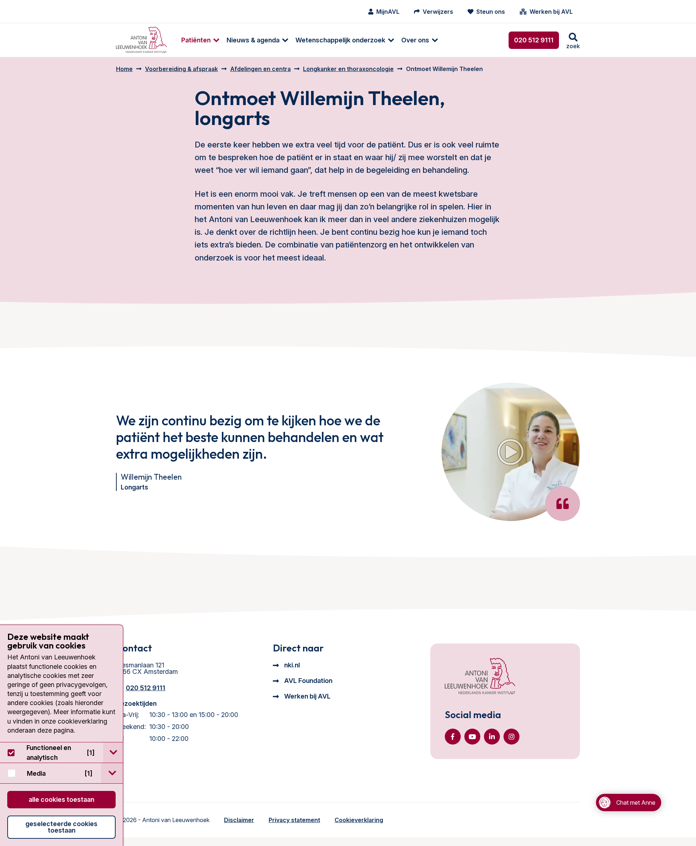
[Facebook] (453, 737)
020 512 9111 (534, 40)
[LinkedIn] (492, 737)
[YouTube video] (511, 452)
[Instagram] (511, 737)
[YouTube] (472, 737)
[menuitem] (196, 40)
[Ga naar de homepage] (480, 677)
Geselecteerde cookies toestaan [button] (61, 827)
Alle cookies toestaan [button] (61, 799)
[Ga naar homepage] (141, 40)
